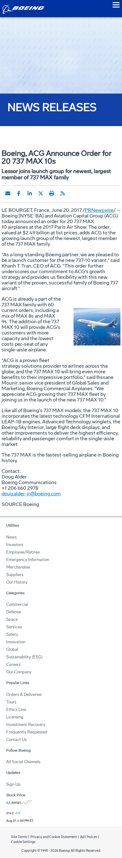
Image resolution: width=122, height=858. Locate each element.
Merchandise (18, 567)
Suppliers (14, 574)
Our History (17, 582)
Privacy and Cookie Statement (53, 837)
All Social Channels (23, 761)
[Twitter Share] (40, 193)
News (11, 537)
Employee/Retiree (23, 552)
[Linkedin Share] (29, 193)
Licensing (14, 717)
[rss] (62, 193)
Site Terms (19, 837)
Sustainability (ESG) (24, 657)
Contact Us (16, 739)
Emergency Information (27, 559)
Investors (14, 544)
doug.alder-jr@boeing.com (31, 494)
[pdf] (73, 193)
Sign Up (13, 784)
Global (12, 649)
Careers (13, 664)
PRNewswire (99, 210)
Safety (12, 634)
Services (14, 627)
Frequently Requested (26, 732)
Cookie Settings (23, 842)
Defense (13, 612)
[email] (8, 193)
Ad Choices (88, 837)
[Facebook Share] (18, 193)
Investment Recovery (25, 724)
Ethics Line (16, 709)
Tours (11, 702)
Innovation (15, 642)
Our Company (19, 672)
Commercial (17, 604)
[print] (51, 193)
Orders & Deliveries (24, 694)
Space (12, 619)
